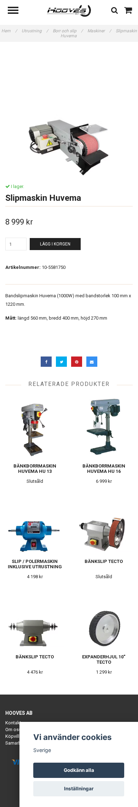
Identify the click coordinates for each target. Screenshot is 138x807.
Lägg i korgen (55, 244)
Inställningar (79, 788)
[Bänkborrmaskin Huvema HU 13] (34, 427)
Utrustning (35, 30)
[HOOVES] (69, 10)
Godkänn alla (79, 770)
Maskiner (99, 30)
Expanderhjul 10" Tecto (103, 659)
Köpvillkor (15, 736)
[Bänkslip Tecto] (103, 522)
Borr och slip (68, 30)
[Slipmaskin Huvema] (69, 113)
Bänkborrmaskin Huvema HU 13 (34, 468)
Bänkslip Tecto (104, 561)
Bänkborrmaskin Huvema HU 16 (103, 468)
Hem (9, 30)
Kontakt (13, 722)
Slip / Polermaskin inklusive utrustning (35, 564)
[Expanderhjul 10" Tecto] (103, 618)
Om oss (13, 729)
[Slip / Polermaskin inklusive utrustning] (34, 522)
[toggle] (16, 11)
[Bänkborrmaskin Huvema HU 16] (103, 427)
